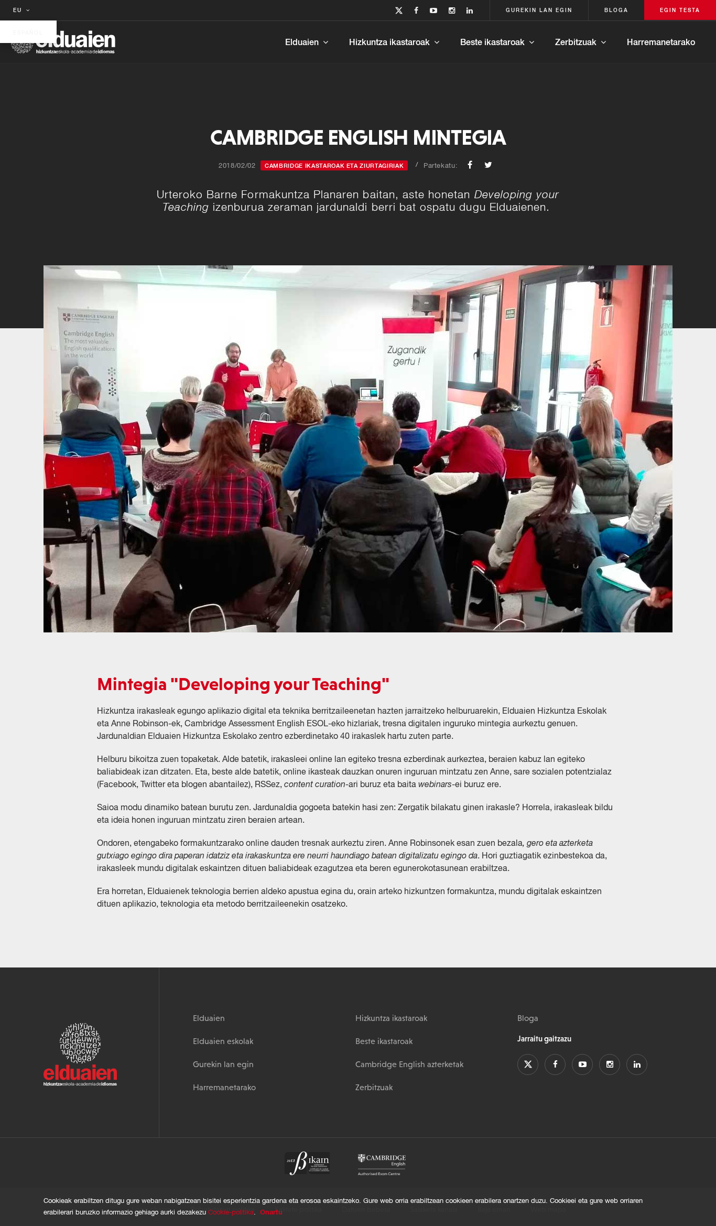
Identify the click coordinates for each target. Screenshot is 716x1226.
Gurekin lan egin (223, 1064)
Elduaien (302, 42)
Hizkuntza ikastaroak (389, 42)
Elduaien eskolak (223, 1041)
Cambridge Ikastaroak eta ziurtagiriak (334, 165)
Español (28, 32)
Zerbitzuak (575, 42)
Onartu (271, 1212)
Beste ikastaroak (492, 42)
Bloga (527, 1018)
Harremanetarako (661, 42)
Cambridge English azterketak (409, 1064)
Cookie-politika (231, 1212)
